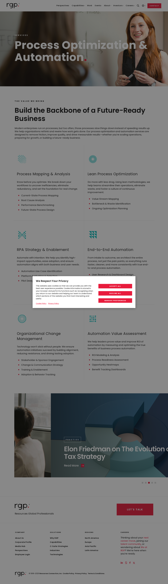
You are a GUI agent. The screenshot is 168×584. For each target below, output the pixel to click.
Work (95, 432)
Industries (55, 550)
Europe (88, 542)
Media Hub (20, 546)
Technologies (56, 554)
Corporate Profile (23, 542)
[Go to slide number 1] (142, 483)
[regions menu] (143, 6)
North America (92, 538)
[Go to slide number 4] (152, 483)
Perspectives (21, 550)
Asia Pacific (90, 546)
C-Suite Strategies (59, 546)
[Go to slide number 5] (155, 483)
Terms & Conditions (96, 573)
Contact (154, 6)
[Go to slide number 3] (149, 483)
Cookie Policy (41, 303)
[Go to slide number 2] (146, 483)
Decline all (115, 293)
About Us (19, 538)
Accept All (115, 286)
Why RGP (54, 538)
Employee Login (22, 554)
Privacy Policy (81, 573)
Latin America (91, 550)
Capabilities (56, 542)
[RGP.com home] (13, 5)
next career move (135, 539)
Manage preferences (115, 300)
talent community (131, 544)
